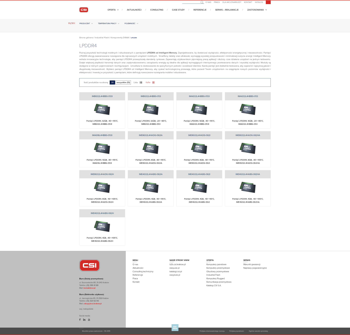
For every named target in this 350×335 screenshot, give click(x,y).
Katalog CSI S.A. (213, 285)
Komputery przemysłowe (218, 268)
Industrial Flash (102, 37)
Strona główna (86, 37)
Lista (136, 82)
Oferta (112, 9)
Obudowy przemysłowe (217, 271)
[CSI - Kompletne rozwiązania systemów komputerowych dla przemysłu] (89, 265)
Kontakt (248, 2)
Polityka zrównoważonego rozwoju (212, 331)
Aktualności (134, 9)
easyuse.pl (175, 268)
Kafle (148, 82)
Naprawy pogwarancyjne (255, 268)
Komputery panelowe (216, 264)
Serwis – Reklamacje (227, 9)
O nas (208, 2)
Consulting (156, 9)
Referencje (199, 9)
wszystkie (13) (123, 82)
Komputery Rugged (215, 278)
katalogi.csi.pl (176, 271)
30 (112, 82)
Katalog (259, 2)
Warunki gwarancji (251, 264)
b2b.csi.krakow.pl (178, 264)
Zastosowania (255, 9)
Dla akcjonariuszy (231, 2)
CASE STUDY (178, 9)
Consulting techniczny (143, 271)
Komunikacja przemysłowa (218, 282)
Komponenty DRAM (120, 37)
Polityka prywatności (236, 331)
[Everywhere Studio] (175, 331)
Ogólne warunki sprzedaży (258, 331)
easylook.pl (175, 275)
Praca (217, 2)
